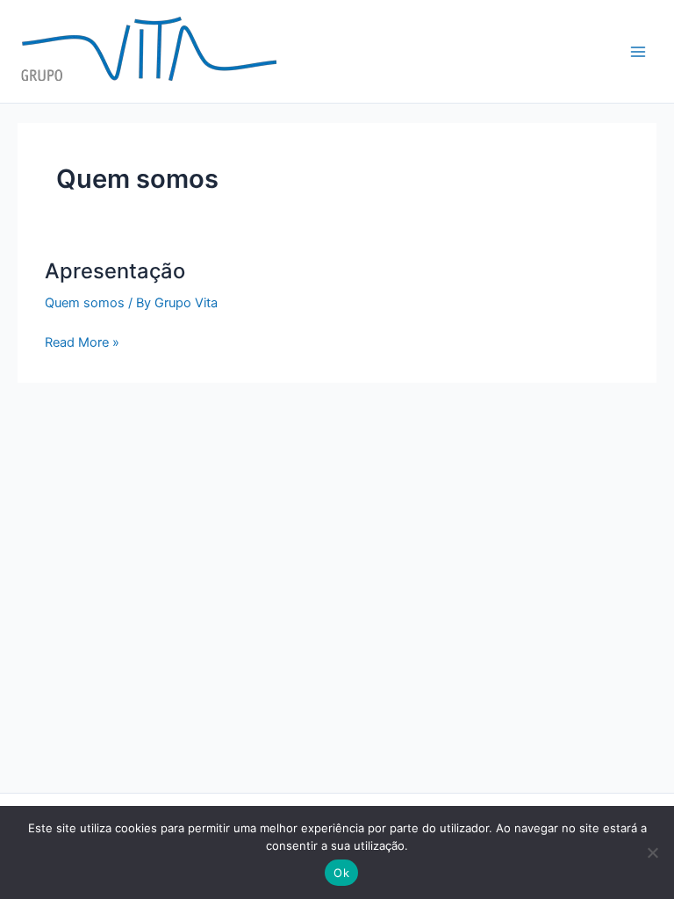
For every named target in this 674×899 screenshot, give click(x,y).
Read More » (82, 341)
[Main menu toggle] (638, 51)
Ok (341, 873)
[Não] (652, 852)
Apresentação (115, 271)
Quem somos (85, 303)
